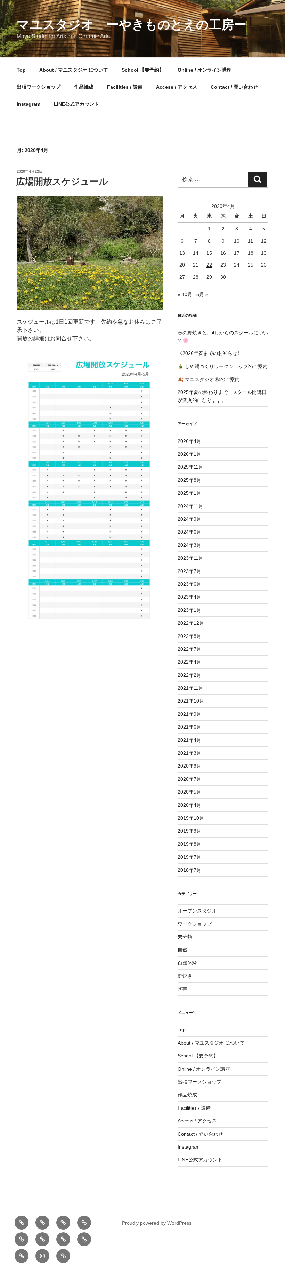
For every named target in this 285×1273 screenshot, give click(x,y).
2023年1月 (189, 610)
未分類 (185, 937)
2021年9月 (189, 714)
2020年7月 (189, 779)
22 (209, 265)
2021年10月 (191, 701)
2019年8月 (189, 844)
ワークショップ (195, 924)
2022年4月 (189, 662)
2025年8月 (189, 480)
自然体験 (187, 963)
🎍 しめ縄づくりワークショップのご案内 (223, 366)
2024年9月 (189, 519)
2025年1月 (189, 493)
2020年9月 (189, 766)
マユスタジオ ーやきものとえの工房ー (131, 24)
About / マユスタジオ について (73, 70)
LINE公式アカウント (76, 104)
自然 (182, 949)
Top (21, 70)
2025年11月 (190, 467)
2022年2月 (189, 675)
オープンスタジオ (197, 911)
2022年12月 (191, 623)
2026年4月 (189, 441)
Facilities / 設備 (124, 87)
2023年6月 (189, 584)
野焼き (185, 976)
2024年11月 (190, 506)
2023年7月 (189, 571)
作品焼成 (83, 87)
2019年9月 (189, 831)
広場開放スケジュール (62, 181)
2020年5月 (189, 792)
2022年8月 (189, 636)
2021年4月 (189, 740)
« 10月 (185, 294)
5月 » (202, 294)
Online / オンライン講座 (204, 70)
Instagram (28, 104)
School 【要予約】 (143, 70)
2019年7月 (189, 857)
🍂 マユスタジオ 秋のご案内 (209, 379)
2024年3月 (189, 545)
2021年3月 (189, 753)
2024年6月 (189, 532)
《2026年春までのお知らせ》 (210, 353)
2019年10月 (191, 818)
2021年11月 (190, 688)
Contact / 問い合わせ (234, 87)
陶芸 (182, 989)
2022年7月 (189, 649)
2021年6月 (189, 727)
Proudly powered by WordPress (157, 1223)
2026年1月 (189, 454)
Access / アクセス (176, 87)
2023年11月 (190, 558)
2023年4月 (189, 597)
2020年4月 (189, 805)
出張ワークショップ (38, 87)
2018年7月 (189, 870)
